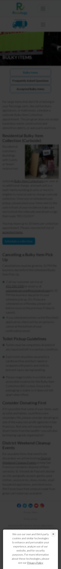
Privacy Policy (35, 562)
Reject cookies (53, 534)
